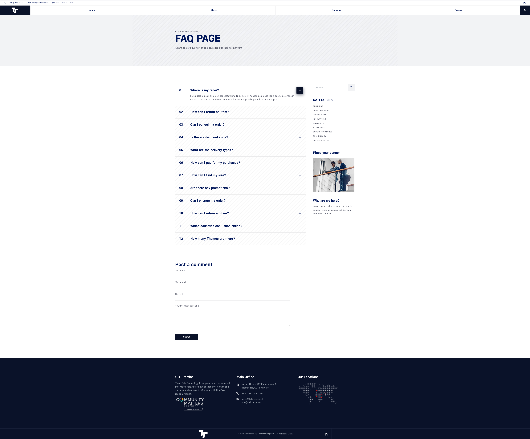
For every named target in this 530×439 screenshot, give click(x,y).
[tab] (240, 89)
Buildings (318, 106)
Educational (320, 115)
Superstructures (322, 132)
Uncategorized (321, 140)
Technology (319, 136)
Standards (319, 127)
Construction (321, 110)
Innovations (320, 119)
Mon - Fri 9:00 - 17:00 (64, 3)
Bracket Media (287, 434)
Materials (318, 123)
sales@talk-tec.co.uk (40, 3)
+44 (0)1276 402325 (15, 3)
